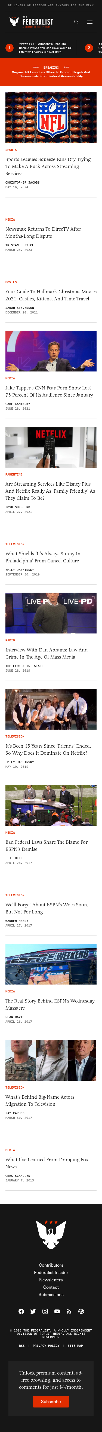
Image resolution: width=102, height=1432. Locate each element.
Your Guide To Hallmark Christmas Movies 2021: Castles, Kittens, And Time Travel (51, 295)
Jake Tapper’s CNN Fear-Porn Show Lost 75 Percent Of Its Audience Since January (49, 391)
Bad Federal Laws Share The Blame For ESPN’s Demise (46, 845)
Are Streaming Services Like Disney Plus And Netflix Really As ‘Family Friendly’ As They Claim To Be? (50, 491)
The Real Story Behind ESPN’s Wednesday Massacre (50, 1004)
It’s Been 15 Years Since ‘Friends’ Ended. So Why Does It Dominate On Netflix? (48, 749)
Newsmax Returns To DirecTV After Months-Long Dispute (43, 232)
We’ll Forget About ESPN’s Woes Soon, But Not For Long (46, 908)
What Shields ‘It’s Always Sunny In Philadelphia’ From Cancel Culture (43, 557)
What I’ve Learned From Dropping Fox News (47, 1163)
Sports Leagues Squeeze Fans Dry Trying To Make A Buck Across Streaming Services (48, 166)
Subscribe (51, 1401)
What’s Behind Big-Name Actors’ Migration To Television (40, 1100)
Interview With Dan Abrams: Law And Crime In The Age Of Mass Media (46, 653)
